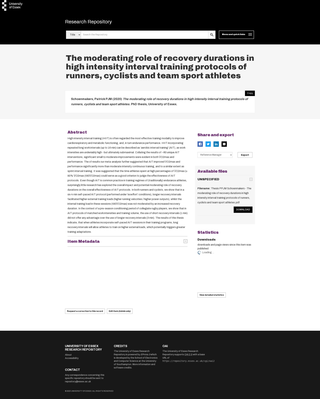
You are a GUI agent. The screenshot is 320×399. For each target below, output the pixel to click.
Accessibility (71, 358)
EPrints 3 (145, 354)
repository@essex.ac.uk (78, 381)
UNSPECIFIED (208, 179)
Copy (249, 92)
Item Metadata (84, 241)
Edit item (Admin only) (120, 311)
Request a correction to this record (85, 311)
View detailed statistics (212, 295)
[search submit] (212, 35)
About (68, 355)
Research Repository (88, 21)
